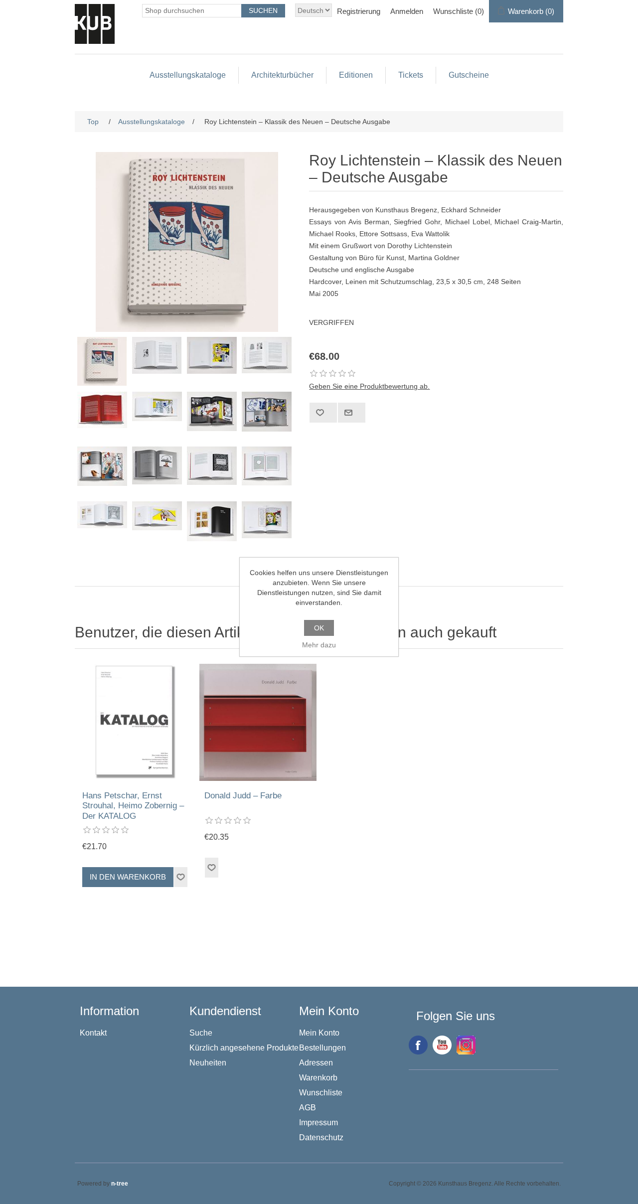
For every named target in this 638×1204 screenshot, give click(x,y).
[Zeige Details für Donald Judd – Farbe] (258, 722)
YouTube (442, 1045)
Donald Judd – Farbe (243, 795)
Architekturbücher (282, 75)
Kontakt (93, 1033)
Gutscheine (469, 75)
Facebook (418, 1045)
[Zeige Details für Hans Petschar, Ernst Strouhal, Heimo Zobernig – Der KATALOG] (135, 722)
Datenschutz (321, 1137)
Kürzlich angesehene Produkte (244, 1048)
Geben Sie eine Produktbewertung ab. (369, 386)
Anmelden (406, 11)
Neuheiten (207, 1062)
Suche (200, 1033)
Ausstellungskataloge (188, 75)
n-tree (119, 1183)
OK (319, 628)
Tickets (410, 75)
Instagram (466, 1045)
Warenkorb (318, 1077)
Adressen (316, 1062)
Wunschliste (320, 1092)
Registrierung (358, 11)
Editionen (356, 75)
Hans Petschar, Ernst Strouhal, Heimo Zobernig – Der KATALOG (133, 806)
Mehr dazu (319, 645)
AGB (307, 1107)
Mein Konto (319, 1033)
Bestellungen (322, 1048)
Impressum (318, 1122)
